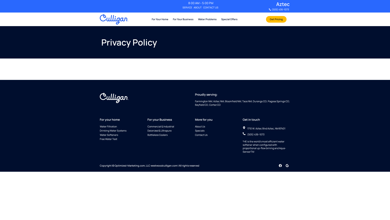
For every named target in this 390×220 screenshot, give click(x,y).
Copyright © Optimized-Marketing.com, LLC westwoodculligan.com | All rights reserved (149, 165)
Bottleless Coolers (157, 135)
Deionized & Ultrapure (159, 130)
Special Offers (229, 19)
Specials (199, 130)
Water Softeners (109, 135)
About (198, 7)
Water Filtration (108, 126)
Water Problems (207, 19)
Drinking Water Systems (113, 130)
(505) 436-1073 (280, 9)
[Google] (287, 166)
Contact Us (210, 7)
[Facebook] (280, 166)
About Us (200, 126)
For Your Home (160, 19)
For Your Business (183, 19)
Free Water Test (108, 139)
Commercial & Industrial (160, 126)
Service (187, 7)
